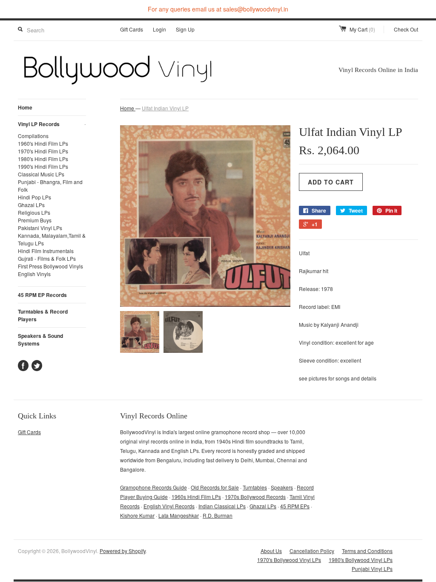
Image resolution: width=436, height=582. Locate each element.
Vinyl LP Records (52, 124)
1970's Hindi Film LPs (43, 151)
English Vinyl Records (169, 506)
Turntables (255, 487)
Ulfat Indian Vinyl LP (165, 108)
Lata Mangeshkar (178, 515)
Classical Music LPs (41, 174)
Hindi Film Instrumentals (46, 250)
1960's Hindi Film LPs (43, 143)
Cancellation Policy (312, 550)
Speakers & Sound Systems (40, 339)
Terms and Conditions (367, 550)
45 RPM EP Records (42, 295)
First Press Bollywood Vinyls (50, 266)
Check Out (406, 29)
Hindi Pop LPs (34, 197)
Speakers (282, 487)
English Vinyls (34, 273)
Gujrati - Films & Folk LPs (47, 258)
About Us (271, 550)
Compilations (33, 135)
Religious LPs (34, 212)
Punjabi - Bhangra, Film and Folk (50, 185)
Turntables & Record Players (43, 315)
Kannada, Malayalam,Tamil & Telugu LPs (52, 239)
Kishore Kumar (137, 515)
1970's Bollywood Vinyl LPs (289, 559)
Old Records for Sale (215, 487)
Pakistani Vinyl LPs (40, 227)
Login (159, 29)
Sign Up (185, 29)
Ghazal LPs (31, 204)
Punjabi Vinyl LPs (372, 568)
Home (25, 107)
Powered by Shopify (123, 550)
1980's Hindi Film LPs (43, 158)
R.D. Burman (217, 515)
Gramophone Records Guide (153, 487)
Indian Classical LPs (222, 506)
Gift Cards (131, 29)
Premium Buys (35, 220)
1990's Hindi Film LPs (43, 166)
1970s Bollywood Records (255, 496)
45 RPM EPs (295, 506)
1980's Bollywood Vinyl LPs (361, 559)
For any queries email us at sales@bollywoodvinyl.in (218, 9)
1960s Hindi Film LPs (196, 496)
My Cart (362, 29)
